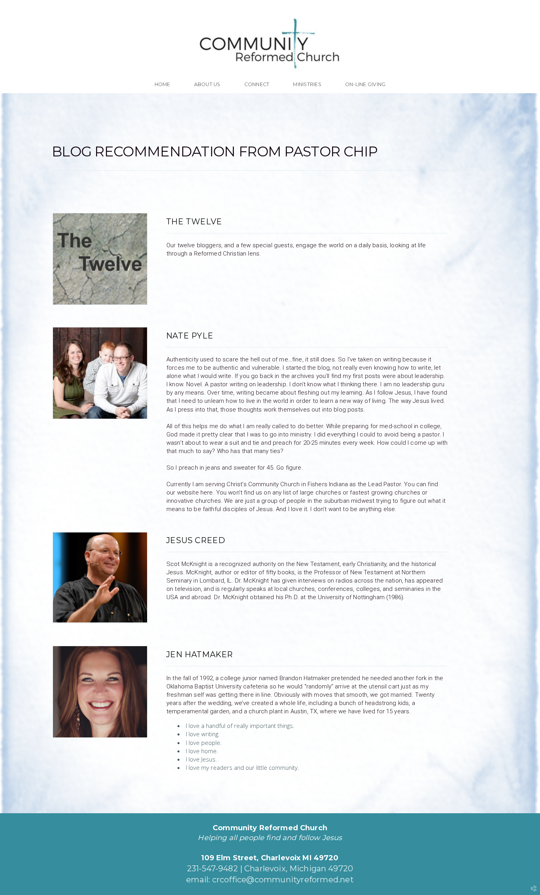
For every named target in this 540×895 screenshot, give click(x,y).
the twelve (194, 221)
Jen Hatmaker (199, 654)
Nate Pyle (189, 335)
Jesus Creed (195, 540)
